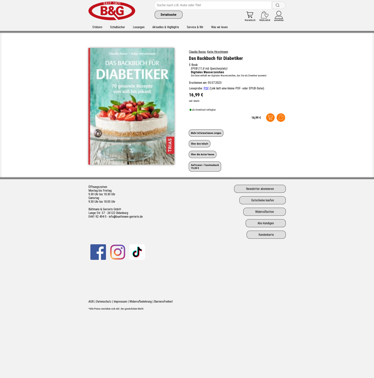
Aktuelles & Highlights (165, 27)
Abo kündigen (266, 223)
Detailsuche (168, 15)
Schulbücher (117, 27)
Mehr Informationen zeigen (206, 133)
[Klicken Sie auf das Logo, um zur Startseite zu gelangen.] (111, 12)
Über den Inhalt (199, 143)
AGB (91, 301)
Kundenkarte (266, 235)
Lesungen (139, 27)
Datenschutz (103, 301)
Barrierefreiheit (163, 301)
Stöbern (97, 27)
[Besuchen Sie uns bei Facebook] (98, 252)
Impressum (120, 301)
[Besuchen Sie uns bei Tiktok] (137, 252)
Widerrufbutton (264, 212)
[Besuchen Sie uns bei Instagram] (117, 252)
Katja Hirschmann (217, 52)
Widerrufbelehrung (140, 301)
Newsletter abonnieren (260, 189)
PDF (206, 88)
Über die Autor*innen (202, 154)
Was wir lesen (219, 27)
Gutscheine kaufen (262, 200)
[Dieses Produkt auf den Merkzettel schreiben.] (281, 117)
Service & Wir (195, 27)
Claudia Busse (197, 52)
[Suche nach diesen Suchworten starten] (279, 5)
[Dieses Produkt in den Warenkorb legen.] (270, 117)
